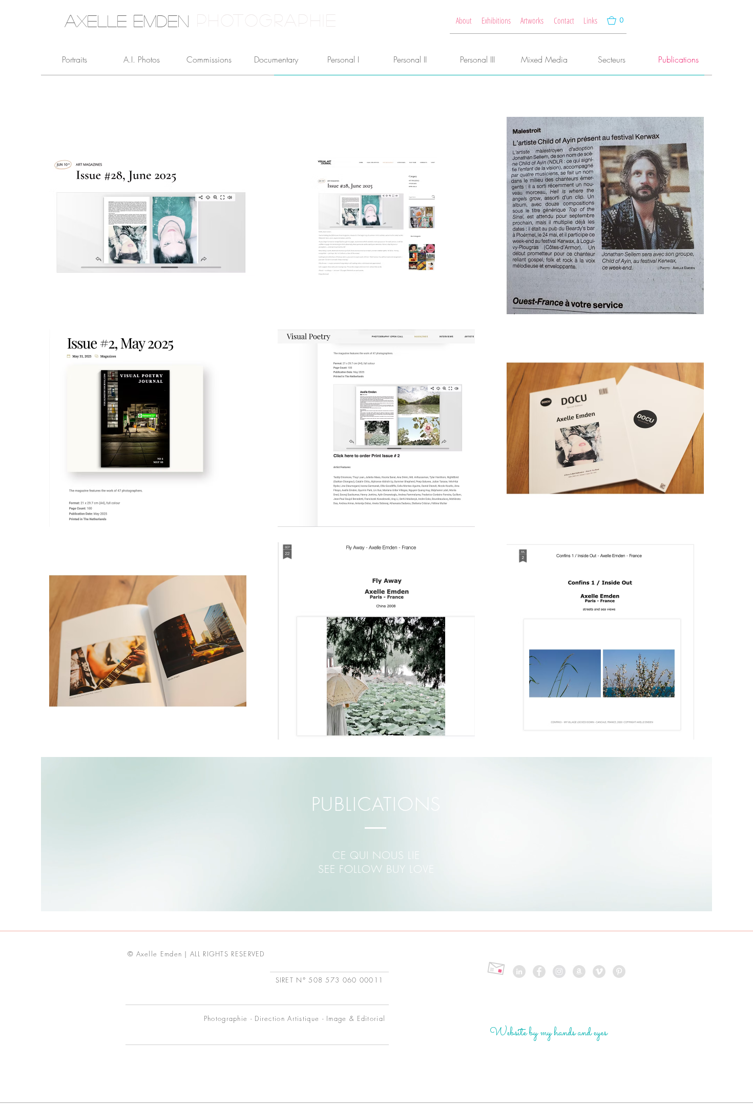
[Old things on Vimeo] (599, 971)
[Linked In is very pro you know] (519, 971)
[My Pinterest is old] (619, 971)
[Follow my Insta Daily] (559, 971)
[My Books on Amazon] (579, 971)
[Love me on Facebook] (539, 971)
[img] (605, 215)
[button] (615, 20)
